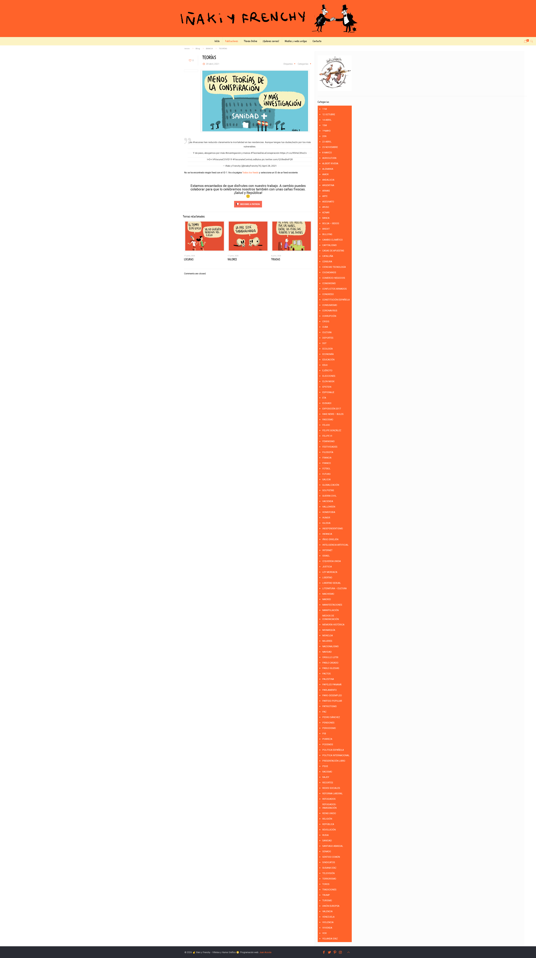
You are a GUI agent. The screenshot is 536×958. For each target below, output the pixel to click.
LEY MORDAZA (329, 572)
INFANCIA (327, 534)
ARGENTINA (328, 185)
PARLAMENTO (329, 690)
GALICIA (326, 479)
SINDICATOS (328, 862)
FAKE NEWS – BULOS (333, 414)
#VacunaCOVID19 (222, 159)
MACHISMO (328, 594)
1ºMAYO (326, 130)
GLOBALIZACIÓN (330, 485)
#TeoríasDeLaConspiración (265, 153)
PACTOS (326, 673)
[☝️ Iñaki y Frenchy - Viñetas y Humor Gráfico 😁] (268, 18)
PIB (324, 733)
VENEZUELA (328, 917)
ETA (324, 397)
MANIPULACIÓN (330, 610)
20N (324, 136)
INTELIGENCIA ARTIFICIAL (335, 545)
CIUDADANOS (329, 272)
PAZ (324, 711)
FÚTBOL (326, 468)
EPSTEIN (326, 387)
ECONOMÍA (328, 354)
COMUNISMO (329, 283)
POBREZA (327, 739)
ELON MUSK (328, 381)
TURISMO (327, 900)
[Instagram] (340, 952)
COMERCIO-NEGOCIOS (333, 278)
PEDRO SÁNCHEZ (331, 717)
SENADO (326, 851)
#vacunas (198, 142)
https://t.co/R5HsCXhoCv (293, 153)
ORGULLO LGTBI (330, 657)
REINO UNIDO (329, 813)
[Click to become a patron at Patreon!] (248, 208)
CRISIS (325, 321)
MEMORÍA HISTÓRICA (333, 624)
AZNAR (325, 212)
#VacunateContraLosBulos (247, 159)
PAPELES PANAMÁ (331, 684)
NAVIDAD (327, 652)
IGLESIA (326, 523)
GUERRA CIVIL (329, 496)
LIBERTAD (327, 577)
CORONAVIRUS (329, 310)
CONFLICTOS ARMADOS (334, 288)
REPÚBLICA (328, 824)
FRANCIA (326, 457)
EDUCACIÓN (328, 359)
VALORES (232, 259)
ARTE (324, 196)
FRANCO (326, 463)
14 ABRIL (327, 120)
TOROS (325, 884)
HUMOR (326, 517)
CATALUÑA (327, 256)
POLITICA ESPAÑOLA (333, 750)
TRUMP (326, 895)
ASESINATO (328, 201)
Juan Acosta (265, 952)
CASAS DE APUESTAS (333, 250)
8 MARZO (327, 152)
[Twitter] (329, 952)
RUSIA (325, 835)
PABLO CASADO (330, 662)
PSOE (325, 766)
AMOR (325, 174)
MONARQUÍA (328, 630)
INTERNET (327, 550)
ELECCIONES (328, 376)
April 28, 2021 (269, 165)
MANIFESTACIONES (332, 604)
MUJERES (327, 641)
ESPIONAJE (328, 392)
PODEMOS (327, 744)
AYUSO (325, 207)
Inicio (187, 48)
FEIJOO (326, 425)
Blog (198, 48)
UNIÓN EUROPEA (330, 906)
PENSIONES (328, 722)
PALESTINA (328, 679)
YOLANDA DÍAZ (330, 938)
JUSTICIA (327, 566)
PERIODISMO (329, 728)
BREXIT (326, 229)
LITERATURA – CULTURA (334, 588)
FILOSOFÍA (327, 452)
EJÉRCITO (327, 370)
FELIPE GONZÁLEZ (331, 430)
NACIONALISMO (330, 646)
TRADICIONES (329, 889)
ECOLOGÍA (327, 348)
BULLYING (327, 234)
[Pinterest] (335, 952)
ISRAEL (326, 555)
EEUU (325, 365)
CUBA (325, 327)
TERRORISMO (329, 878)
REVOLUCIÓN (329, 829)
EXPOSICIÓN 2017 (331, 408)
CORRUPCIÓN (329, 316)
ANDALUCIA (328, 180)
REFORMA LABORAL (332, 793)
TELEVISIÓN (328, 873)
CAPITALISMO (329, 245)
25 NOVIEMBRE (330, 147)
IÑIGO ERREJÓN (330, 539)
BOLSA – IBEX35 (330, 223)
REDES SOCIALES (331, 788)
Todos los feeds (250, 172)
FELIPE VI (327, 436)
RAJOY (325, 777)
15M (324, 125)
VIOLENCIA (327, 922)
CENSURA (327, 261)
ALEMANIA (327, 169)
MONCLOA (327, 635)
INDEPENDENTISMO (332, 528)
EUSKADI (326, 403)
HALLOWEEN (328, 506)
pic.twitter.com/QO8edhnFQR (277, 159)
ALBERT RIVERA (330, 163)
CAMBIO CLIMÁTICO (332, 239)
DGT (324, 343)
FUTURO (326, 474)
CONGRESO (328, 294)
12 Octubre (328, 114)
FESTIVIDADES (329, 446)
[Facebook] (323, 952)
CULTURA (327, 332)
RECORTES (327, 782)
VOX (324, 933)
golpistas (328, 490)
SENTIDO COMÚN (331, 857)
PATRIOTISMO (329, 706)
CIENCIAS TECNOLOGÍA (334, 267)
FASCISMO (327, 419)
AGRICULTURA (329, 158)
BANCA (209, 48)
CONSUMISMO (329, 305)
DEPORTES (327, 338)
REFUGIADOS (329, 799)
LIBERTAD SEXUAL (331, 583)
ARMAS (326, 190)
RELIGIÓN (327, 818)
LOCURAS (188, 259)
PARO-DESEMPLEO (332, 695)
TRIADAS (275, 259)
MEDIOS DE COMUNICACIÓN (330, 617)
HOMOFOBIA (328, 512)
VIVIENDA (327, 927)
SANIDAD (327, 840)
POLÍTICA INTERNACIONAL (336, 755)
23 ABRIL (327, 141)
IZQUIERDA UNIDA (331, 561)
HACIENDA (327, 501)
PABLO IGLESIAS (330, 668)
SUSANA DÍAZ (329, 868)
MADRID (326, 599)
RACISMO (327, 771)
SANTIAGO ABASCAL (332, 846)
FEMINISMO (328, 441)
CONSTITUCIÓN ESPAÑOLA (336, 299)
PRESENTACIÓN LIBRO (333, 760)
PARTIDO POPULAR (332, 701)
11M (324, 109)
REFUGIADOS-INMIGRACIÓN (329, 806)
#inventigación (233, 153)
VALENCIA (327, 911)
